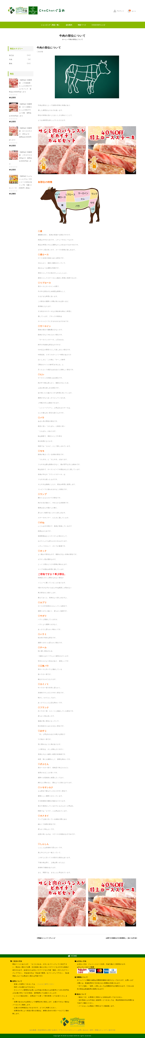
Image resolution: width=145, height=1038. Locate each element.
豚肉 (10, 63)
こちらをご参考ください (45, 984)
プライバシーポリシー (67, 1030)
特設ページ (82, 25)
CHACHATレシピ (98, 25)
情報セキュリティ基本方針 (105, 1030)
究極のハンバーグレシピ (46, 938)
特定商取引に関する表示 (47, 1030)
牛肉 (10, 59)
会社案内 (69, 25)
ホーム (64, 39)
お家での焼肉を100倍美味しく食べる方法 (121, 938)
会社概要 (32, 1030)
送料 (91, 1030)
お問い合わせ (83, 1030)
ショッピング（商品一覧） (50, 25)
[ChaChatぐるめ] (36, 10)
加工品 (11, 55)
